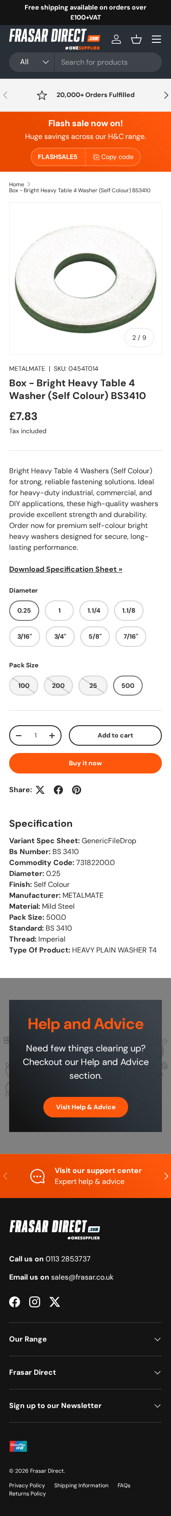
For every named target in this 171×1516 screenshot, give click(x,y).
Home (16, 184)
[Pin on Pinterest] (76, 790)
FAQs (124, 1485)
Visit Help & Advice (85, 1107)
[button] (136, 39)
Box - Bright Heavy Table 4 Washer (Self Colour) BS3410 (79, 190)
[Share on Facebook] (58, 790)
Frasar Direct (47, 1471)
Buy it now (85, 763)
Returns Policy (27, 1493)
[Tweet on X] (40, 790)
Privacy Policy (27, 1485)
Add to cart (115, 735)
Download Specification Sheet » (65, 569)
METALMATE (27, 368)
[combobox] (85, 62)
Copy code (117, 157)
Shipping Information (81, 1485)
